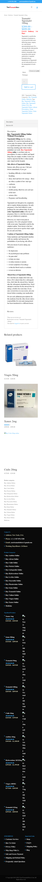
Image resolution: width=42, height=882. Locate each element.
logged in (17, 323)
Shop (28, 839)
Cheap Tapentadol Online (27, 110)
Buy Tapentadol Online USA (28, 104)
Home (5, 15)
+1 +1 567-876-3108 (17, 539)
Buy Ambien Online (9, 483)
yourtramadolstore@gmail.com (21, 542)
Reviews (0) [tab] (9, 125)
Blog (28, 850)
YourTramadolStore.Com (27, 877)
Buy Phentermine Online (11, 504)
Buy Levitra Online (9, 499)
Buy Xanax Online (9, 517)
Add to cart (28, 87)
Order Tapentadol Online (29, 112)
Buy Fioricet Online (9, 491)
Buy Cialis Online (9, 488)
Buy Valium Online (9, 512)
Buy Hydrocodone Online (11, 496)
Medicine (10, 15)
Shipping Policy (32, 846)
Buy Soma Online (9, 507)
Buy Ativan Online (9, 486)
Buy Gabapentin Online (10, 494)
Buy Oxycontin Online (10, 502)
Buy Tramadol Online (10, 509)
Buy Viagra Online (9, 515)
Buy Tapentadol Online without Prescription (29, 107)
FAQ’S (29, 843)
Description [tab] (9, 122)
